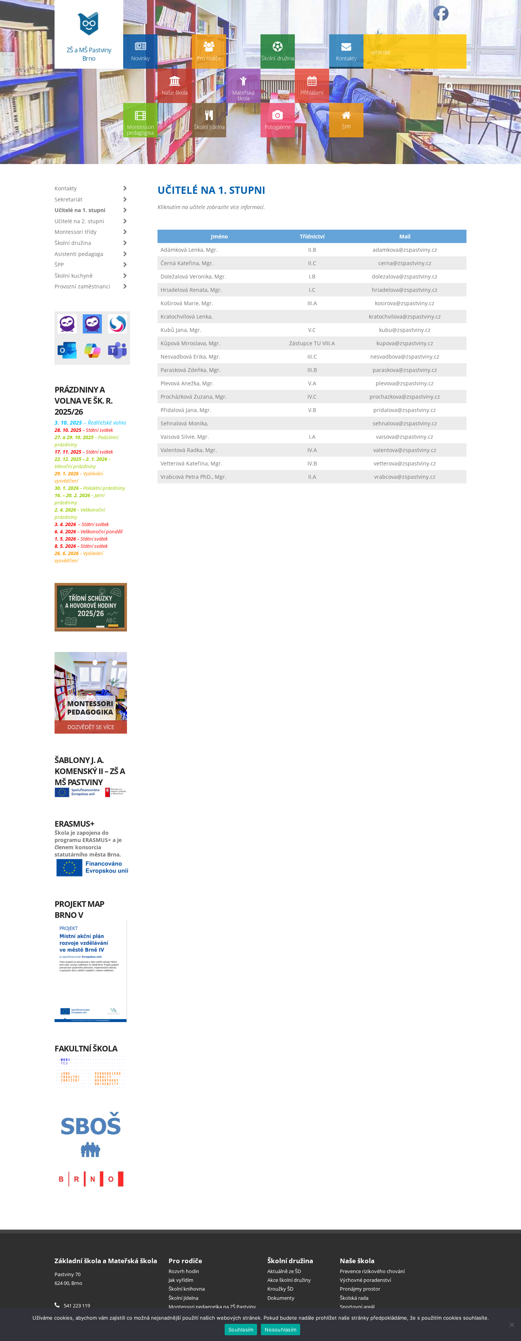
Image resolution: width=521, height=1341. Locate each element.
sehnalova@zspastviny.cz (405, 423)
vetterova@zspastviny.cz (405, 463)
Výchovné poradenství (365, 1280)
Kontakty (346, 58)
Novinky (140, 58)
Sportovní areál (357, 1306)
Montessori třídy (75, 231)
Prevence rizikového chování (372, 1271)
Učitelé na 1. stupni (80, 210)
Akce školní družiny (289, 1280)
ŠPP (346, 126)
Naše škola (175, 92)
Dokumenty (280, 1297)
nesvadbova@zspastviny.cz (404, 356)
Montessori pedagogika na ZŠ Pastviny (212, 1306)
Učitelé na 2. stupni (79, 221)
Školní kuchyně (74, 275)
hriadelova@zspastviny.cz (404, 289)
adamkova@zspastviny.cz (405, 249)
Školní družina (277, 58)
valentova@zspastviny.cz (404, 450)
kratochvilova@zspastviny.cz (405, 316)
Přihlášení (312, 92)
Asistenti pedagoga (79, 254)
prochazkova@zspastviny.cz (405, 396)
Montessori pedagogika (140, 130)
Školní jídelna (209, 126)
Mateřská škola (243, 95)
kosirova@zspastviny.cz (404, 303)
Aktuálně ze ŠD (284, 1271)
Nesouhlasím (280, 1330)
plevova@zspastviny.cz (405, 383)
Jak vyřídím (181, 1280)
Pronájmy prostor (360, 1288)
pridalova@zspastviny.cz (404, 410)
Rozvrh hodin (184, 1271)
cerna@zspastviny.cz (404, 263)
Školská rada (354, 1297)
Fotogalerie (278, 126)
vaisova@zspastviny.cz (404, 436)
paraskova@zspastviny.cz (405, 369)
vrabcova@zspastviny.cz (405, 476)
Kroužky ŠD (280, 1288)
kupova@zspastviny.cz (404, 343)
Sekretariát (68, 199)
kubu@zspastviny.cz (405, 329)
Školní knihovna (187, 1288)
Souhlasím (240, 1330)
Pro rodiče (209, 58)
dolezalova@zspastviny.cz (404, 276)
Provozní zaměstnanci (82, 286)
